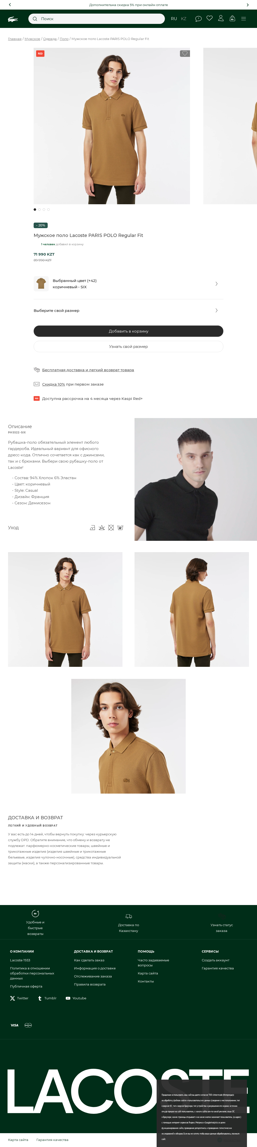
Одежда (50, 39)
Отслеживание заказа (93, 976)
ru (174, 18)
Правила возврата (90, 984)
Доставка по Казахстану (128, 928)
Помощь (198, 19)
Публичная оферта (26, 986)
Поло (64, 39)
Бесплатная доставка (63, 369)
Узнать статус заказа (222, 928)
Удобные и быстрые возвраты (35, 928)
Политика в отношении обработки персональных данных (32, 973)
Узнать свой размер (128, 346)
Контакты (146, 981)
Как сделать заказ (89, 960)
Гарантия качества (218, 968)
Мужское (32, 39)
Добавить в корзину (128, 331)
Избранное (209, 18)
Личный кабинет (221, 18)
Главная (15, 39)
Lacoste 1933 (20, 960)
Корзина (232, 18)
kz (183, 18)
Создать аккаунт (215, 960)
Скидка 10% (53, 384)
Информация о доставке (95, 968)
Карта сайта (148, 973)
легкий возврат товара (111, 369)
